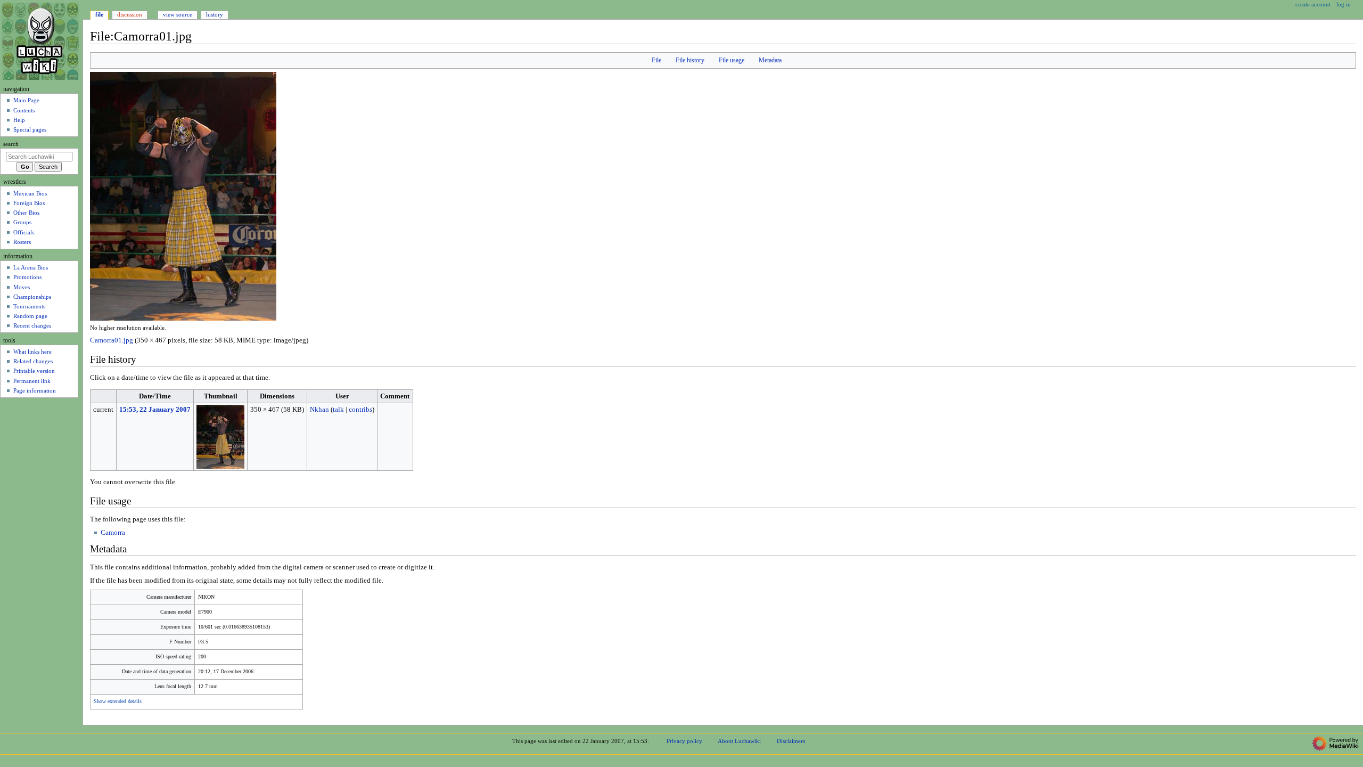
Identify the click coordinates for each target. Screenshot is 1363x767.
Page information (34, 390)
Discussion (129, 14)
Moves (21, 287)
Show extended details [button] (118, 701)
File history (690, 60)
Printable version (34, 371)
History (214, 14)
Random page (30, 316)
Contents (24, 110)
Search (11, 144)
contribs (360, 409)
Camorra (113, 532)
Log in (1343, 4)
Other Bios (26, 212)
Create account (1313, 4)
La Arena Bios (30, 267)
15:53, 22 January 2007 (155, 409)
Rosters (22, 242)
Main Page (26, 100)
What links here (32, 351)
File (656, 60)
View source (177, 14)
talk (338, 409)
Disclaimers (791, 741)
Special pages (29, 129)
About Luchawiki (739, 741)
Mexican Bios (30, 193)
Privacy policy (684, 741)
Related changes (33, 361)
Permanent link (32, 381)
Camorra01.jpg (111, 340)
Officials (23, 232)
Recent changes (32, 325)
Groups (22, 222)
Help (19, 120)
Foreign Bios (29, 203)
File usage (731, 60)
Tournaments (29, 306)
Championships (32, 296)
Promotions (27, 277)
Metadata (770, 60)
